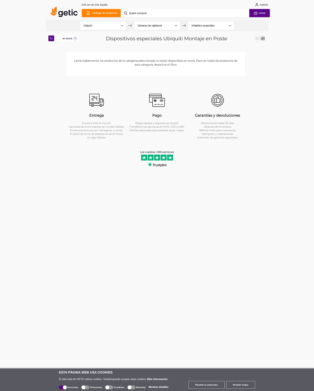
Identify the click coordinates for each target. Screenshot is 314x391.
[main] (65, 12)
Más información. (157, 379)
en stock (67, 38)
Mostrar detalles (158, 387)
